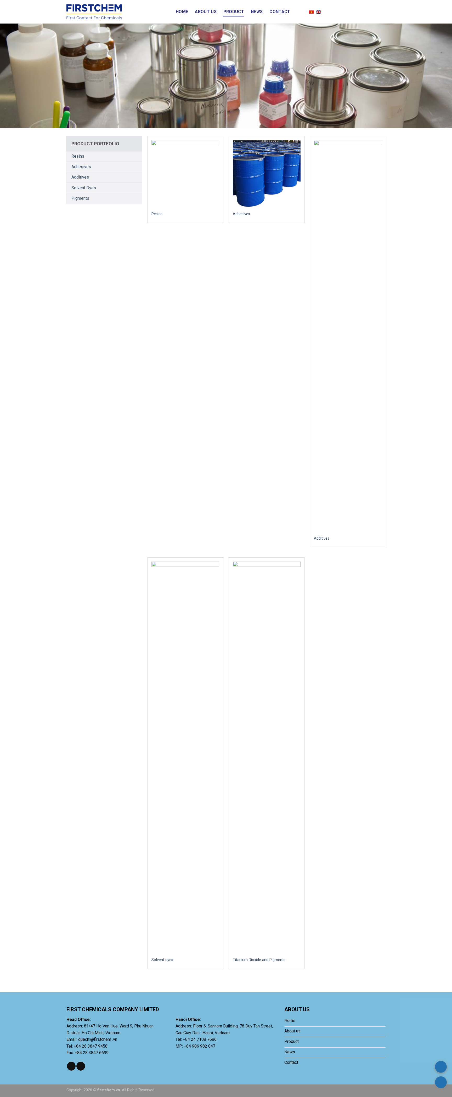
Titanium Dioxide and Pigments (259, 960)
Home (182, 11)
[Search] (299, 11)
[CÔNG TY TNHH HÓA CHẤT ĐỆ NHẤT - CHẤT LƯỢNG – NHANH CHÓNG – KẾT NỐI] (117, 12)
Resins (77, 156)
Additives (80, 177)
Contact (279, 11)
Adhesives (81, 166)
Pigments (80, 198)
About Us (206, 11)
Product (233, 11)
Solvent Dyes (83, 187)
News (257, 11)
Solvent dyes (162, 960)
